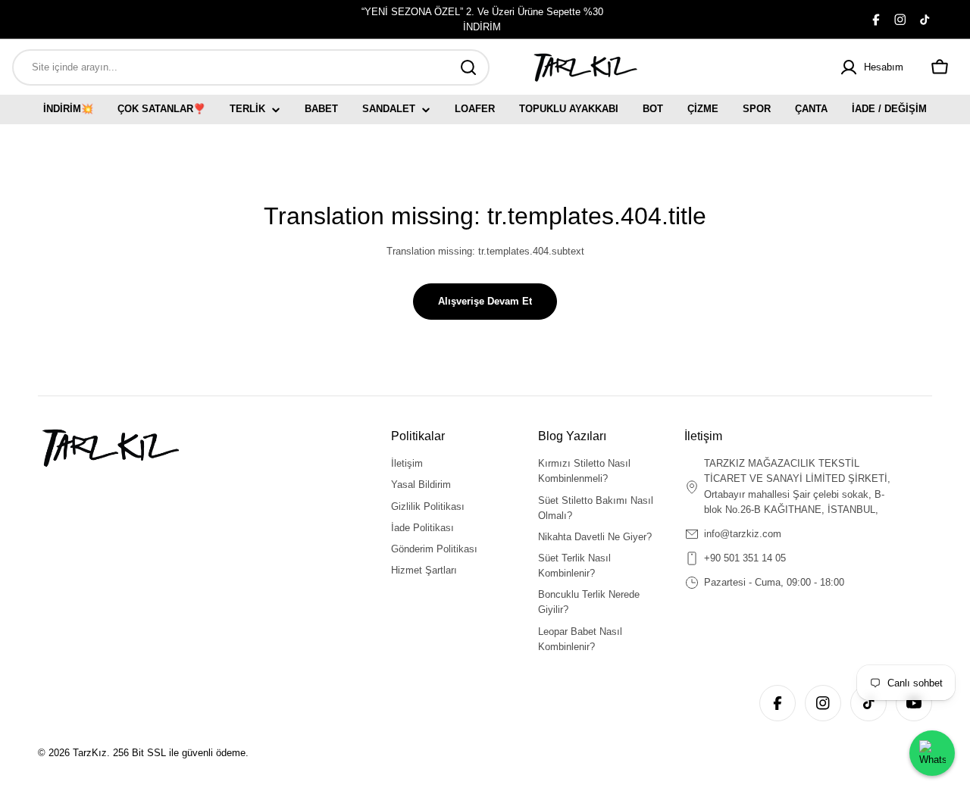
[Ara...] (468, 67)
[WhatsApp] (932, 753)
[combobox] (251, 67)
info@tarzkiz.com (742, 533)
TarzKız (90, 752)
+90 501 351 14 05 (745, 558)
